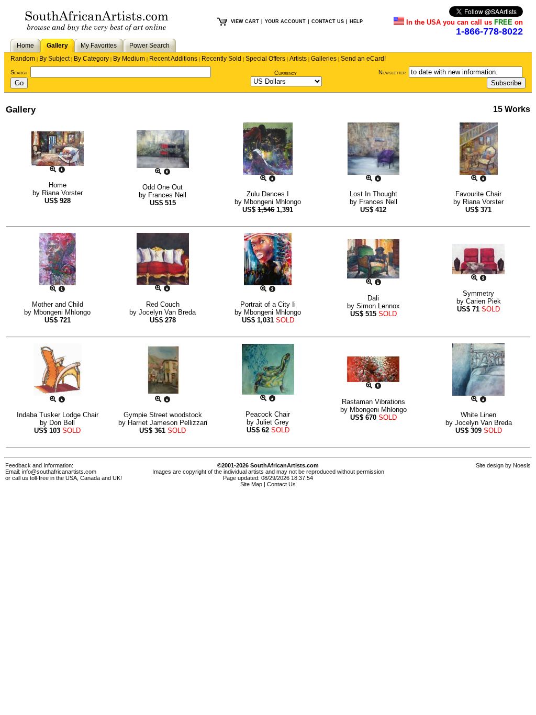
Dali (373, 298)
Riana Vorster (62, 193)
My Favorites (99, 45)
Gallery (57, 45)
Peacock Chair (267, 414)
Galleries (324, 58)
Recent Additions (173, 58)
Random (22, 58)
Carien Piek (483, 301)
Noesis (522, 465)
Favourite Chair (478, 194)
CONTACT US (327, 21)
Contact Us (281, 484)
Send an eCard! (363, 58)
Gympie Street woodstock (163, 415)
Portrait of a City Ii (268, 304)
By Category (91, 58)
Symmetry (478, 293)
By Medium (129, 58)
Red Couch (163, 304)
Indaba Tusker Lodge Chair (57, 415)
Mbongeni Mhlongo (272, 202)
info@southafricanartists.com (59, 471)
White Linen (478, 415)
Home (25, 45)
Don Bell (62, 423)
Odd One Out (162, 187)
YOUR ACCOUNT (285, 21)
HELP (356, 21)
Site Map (251, 484)
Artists (298, 58)
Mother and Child (57, 304)
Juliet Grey (272, 422)
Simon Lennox (378, 306)
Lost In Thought (373, 194)
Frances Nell (167, 195)
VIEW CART (245, 21)
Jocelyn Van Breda (167, 312)
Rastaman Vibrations (373, 402)
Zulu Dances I (268, 194)
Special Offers (265, 58)
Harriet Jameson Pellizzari (167, 423)
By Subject (54, 58)
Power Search (149, 45)
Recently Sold (221, 58)
